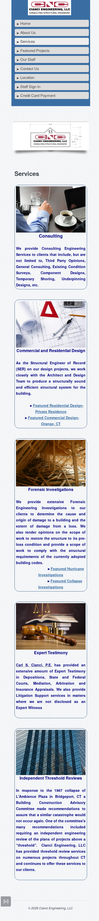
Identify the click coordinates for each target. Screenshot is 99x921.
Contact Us (29, 68)
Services (27, 41)
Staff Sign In (30, 86)
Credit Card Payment (37, 95)
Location (27, 77)
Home (25, 23)
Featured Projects (35, 50)
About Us (28, 32)
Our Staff (27, 59)
